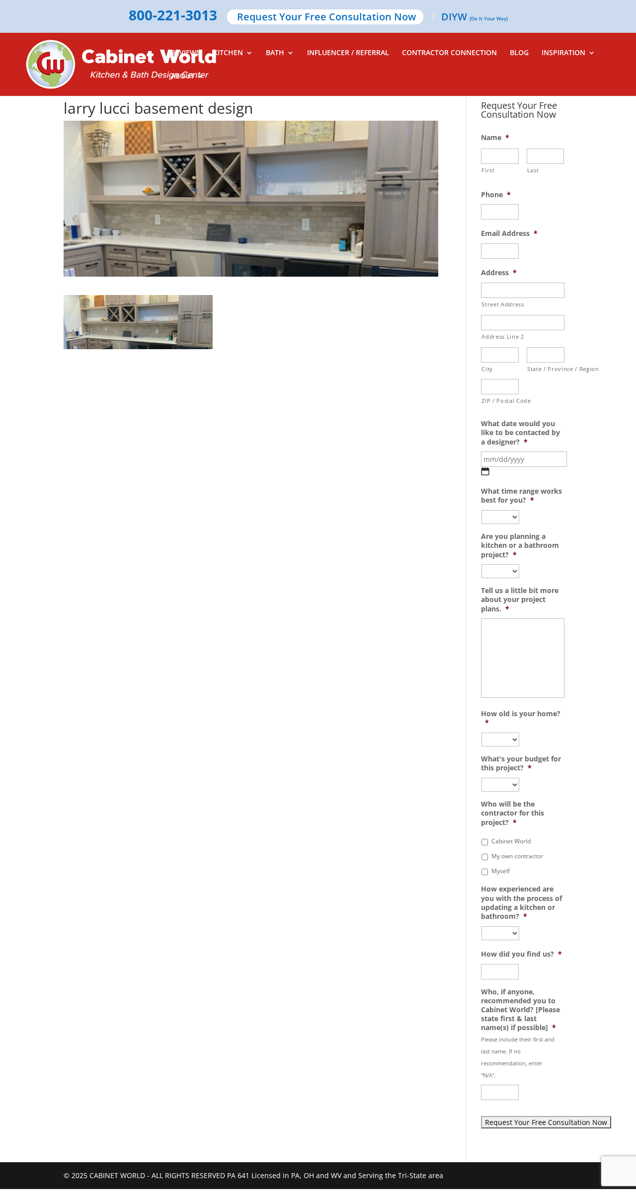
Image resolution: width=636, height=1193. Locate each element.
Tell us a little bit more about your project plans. (519, 599)
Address (499, 272)
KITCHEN (228, 53)
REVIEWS (185, 53)
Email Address (509, 233)
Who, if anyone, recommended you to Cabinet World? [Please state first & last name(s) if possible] (520, 1010)
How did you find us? (521, 954)
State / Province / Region (545, 369)
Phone (496, 194)
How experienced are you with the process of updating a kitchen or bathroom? (521, 903)
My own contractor (517, 856)
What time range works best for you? (521, 496)
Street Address (502, 304)
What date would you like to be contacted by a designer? (520, 432)
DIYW (474, 17)
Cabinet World (511, 841)
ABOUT (182, 76)
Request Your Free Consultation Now (326, 17)
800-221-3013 (173, 15)
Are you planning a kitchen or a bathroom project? (520, 545)
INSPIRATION (563, 53)
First (487, 170)
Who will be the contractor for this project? (512, 813)
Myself (500, 871)
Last (533, 170)
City (487, 369)
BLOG (519, 53)
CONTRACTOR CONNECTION (449, 53)
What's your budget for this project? (521, 763)
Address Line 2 (502, 336)
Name (495, 137)
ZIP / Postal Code (500, 400)
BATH (275, 53)
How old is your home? (520, 718)
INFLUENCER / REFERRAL (348, 53)
